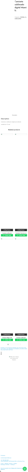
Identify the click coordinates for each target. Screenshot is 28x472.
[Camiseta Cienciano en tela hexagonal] (21, 182)
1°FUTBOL (22, 17)
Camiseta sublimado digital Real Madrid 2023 (7, 233)
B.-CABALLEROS (21, 17)
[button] (25, 469)
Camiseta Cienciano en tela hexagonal (21, 233)
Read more (7, 230)
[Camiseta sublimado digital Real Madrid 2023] (7, 182)
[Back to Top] (0, 471)
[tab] (14, 115)
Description (14, 115)
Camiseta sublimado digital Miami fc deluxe (21, 338)
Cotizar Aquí (7, 235)
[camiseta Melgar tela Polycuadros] (7, 287)
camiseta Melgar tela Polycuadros (7, 338)
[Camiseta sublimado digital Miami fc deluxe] (21, 287)
